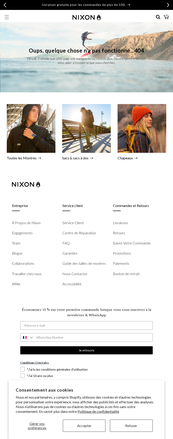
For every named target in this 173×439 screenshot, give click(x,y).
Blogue (17, 253)
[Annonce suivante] (168, 5)
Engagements (22, 233)
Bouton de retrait (126, 274)
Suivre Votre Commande (132, 243)
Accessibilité (72, 284)
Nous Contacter (74, 274)
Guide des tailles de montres (84, 263)
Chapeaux (125, 158)
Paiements (121, 263)
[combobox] (27, 337)
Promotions (122, 253)
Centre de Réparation (79, 233)
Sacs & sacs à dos (75, 158)
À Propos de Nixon (26, 223)
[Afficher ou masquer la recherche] (158, 17)
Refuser (131, 425)
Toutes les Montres (21, 158)
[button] (7, 17)
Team (16, 243)
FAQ (66, 243)
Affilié (16, 284)
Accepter (84, 425)
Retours (119, 233)
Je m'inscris (86, 350)
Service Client (73, 223)
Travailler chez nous (27, 274)
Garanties (69, 253)
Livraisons (120, 223)
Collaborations (23, 263)
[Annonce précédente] (5, 5)
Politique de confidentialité (98, 411)
